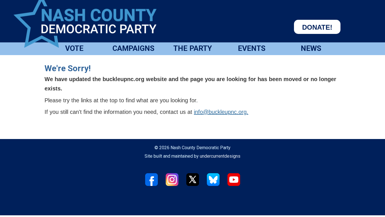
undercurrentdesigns (220, 156)
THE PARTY (192, 48)
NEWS (311, 48)
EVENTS (251, 48)
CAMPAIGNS (133, 48)
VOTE (74, 48)
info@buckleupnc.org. (221, 112)
